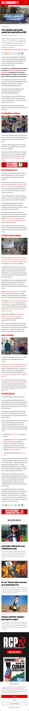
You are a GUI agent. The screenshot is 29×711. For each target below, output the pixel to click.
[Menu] (26, 2)
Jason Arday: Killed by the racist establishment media (13, 547)
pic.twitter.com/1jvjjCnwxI (14, 449)
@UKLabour (15, 439)
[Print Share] (22, 53)
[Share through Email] (19, 53)
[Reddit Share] (9, 53)
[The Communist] (10, 3)
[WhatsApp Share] (12, 53)
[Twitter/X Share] (6, 53)
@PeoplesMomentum (8, 441)
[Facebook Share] (2, 53)
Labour (5, 614)
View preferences (14, 703)
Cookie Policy (11, 707)
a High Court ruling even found (13, 291)
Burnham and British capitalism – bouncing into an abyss (13, 617)
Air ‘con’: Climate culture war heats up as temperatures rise (14, 583)
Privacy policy (16, 707)
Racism (5, 543)
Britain (21, 35)
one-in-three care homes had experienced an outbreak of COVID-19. (14, 374)
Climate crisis (6, 579)
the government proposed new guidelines (17, 382)
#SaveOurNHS (15, 434)
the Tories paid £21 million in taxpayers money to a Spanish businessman (13, 316)
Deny (14, 700)
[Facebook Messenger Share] (15, 53)
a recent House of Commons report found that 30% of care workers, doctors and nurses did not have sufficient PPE (14, 259)
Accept (14, 696)
